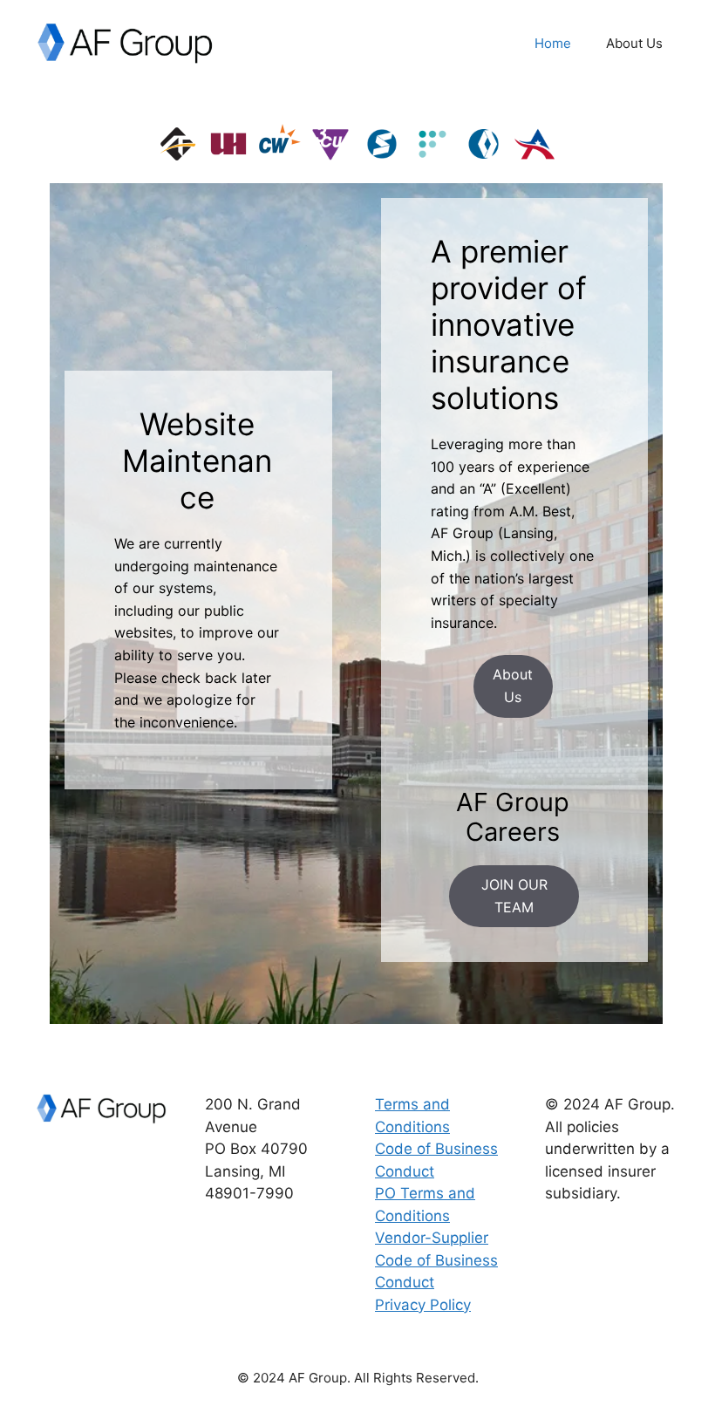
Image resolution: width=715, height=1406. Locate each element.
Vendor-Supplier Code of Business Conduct (436, 1260)
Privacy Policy (423, 1305)
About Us (634, 43)
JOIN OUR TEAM (514, 896)
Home (553, 43)
